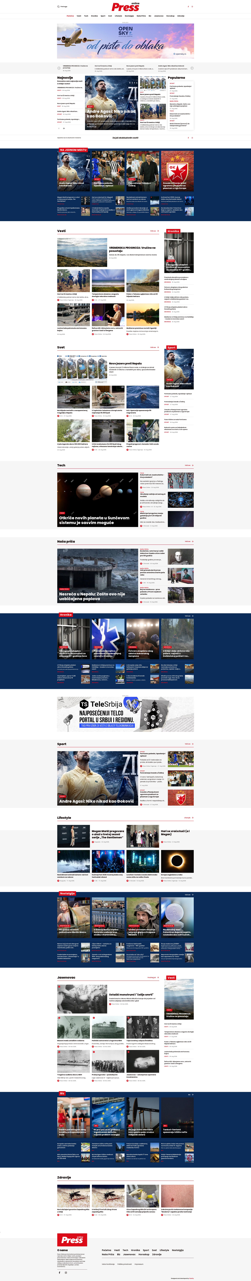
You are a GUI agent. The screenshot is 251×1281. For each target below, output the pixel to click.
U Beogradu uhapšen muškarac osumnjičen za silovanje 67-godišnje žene (179, 268)
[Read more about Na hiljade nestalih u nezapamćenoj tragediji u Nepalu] (73, 397)
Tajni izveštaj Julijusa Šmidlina (139, 1040)
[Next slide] (192, 68)
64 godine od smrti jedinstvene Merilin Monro (72, 931)
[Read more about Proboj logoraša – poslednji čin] (108, 1061)
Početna (70, 16)
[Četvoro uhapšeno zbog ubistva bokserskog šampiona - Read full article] (142, 639)
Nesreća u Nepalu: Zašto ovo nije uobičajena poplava (180, 105)
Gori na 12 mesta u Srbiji (103, 66)
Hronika (94, 16)
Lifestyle (118, 16)
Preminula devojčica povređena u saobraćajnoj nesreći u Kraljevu (176, 278)
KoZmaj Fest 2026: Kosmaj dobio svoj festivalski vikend (171, 198)
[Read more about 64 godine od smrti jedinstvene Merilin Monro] (85, 211)
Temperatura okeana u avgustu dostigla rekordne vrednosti (105, 295)
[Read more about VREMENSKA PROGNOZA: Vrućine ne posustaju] (82, 252)
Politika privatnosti (124, 1264)
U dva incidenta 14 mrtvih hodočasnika (135, 677)
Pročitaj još (152, 977)
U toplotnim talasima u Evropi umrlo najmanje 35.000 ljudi (107, 411)
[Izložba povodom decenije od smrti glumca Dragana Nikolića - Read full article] (142, 917)
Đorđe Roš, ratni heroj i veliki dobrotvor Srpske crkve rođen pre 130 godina (152, 553)
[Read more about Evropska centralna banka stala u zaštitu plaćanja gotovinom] (85, 1147)
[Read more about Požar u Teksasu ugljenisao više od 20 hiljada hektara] (142, 280)
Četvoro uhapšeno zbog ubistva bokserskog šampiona (176, 288)
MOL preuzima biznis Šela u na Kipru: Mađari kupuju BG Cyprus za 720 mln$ (68, 1156)
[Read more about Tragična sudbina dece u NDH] (73, 1061)
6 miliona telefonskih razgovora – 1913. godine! (135, 945)
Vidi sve (153, 231)
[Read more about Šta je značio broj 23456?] (189, 947)
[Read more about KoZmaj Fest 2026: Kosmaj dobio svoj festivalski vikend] (189, 200)
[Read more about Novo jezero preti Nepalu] (153, 83)
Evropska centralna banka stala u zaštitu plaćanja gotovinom (66, 1146)
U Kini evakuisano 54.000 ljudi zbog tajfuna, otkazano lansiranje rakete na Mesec (107, 446)
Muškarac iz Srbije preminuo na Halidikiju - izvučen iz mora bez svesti (179, 318)
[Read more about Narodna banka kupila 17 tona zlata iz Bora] (154, 1158)
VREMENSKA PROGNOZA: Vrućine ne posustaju (132, 249)
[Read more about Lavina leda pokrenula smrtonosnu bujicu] (73, 314)
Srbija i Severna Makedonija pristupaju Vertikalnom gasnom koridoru (171, 1156)
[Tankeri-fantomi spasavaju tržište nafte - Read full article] (177, 1117)
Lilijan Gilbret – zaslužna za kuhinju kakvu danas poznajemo (101, 946)
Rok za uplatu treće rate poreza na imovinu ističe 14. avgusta (172, 1145)
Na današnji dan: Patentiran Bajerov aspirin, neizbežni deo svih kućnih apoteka (171, 210)
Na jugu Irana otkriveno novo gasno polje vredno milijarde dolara (141, 1132)
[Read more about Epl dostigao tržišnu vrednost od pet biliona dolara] (120, 1158)
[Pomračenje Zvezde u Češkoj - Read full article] (142, 171)
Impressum (139, 1264)
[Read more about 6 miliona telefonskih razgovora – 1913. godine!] (154, 947)
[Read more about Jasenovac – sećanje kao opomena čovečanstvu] (142, 1061)
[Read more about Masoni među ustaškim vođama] (73, 1027)
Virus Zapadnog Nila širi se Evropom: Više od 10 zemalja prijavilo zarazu (141, 1210)
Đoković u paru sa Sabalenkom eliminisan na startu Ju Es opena (175, 428)
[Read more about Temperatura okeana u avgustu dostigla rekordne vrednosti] (108, 280)
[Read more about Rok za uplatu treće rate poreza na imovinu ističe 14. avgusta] (189, 1147)
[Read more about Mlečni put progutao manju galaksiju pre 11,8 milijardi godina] (181, 519)
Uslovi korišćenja (108, 1264)
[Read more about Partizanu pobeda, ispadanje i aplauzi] (181, 759)
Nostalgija (129, 16)
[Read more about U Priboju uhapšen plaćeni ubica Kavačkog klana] (85, 668)
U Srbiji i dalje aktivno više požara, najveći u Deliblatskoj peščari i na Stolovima (176, 299)
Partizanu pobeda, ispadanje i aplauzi (103, 184)
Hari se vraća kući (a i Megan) (102, 197)
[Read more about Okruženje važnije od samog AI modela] (181, 500)
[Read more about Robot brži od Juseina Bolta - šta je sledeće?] (181, 481)
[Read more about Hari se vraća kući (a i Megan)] (120, 200)
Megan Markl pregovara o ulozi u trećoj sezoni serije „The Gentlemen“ (68, 199)
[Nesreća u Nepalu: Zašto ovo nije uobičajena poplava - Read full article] (97, 576)
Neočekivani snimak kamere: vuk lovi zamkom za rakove (136, 198)
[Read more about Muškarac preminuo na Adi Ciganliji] (142, 314)
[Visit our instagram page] (192, 6)
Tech (86, 16)
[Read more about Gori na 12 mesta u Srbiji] (153, 111)
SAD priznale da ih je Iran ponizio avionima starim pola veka (152, 572)
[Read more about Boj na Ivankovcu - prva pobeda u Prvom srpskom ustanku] (181, 595)
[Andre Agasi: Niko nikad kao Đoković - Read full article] (111, 103)
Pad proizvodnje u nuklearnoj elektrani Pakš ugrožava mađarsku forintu (136, 1146)
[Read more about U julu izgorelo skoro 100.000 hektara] (73, 430)
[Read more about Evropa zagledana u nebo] (177, 861)
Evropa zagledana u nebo (171, 875)
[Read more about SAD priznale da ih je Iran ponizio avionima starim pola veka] (181, 576)
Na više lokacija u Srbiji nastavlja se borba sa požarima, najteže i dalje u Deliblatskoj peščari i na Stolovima (170, 669)
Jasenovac (158, 16)
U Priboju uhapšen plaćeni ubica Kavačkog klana (66, 666)
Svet (110, 16)
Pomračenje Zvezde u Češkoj (180, 96)
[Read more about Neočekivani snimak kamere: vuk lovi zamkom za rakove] (154, 200)
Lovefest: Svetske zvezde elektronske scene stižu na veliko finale (141, 876)
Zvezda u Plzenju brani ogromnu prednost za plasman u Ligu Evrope (174, 186)
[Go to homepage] (72, 1239)
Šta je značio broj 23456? (170, 944)
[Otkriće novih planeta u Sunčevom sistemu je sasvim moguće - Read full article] (97, 500)
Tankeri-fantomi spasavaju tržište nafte (175, 1131)
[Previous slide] (59, 68)
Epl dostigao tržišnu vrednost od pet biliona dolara (102, 1155)
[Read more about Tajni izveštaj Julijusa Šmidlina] (142, 1027)
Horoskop (170, 16)
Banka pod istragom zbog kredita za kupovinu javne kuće (72, 1132)
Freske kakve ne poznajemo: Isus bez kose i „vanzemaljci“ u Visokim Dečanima (68, 956)
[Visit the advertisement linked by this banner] (125, 41)
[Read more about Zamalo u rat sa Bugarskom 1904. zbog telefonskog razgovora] (120, 958)
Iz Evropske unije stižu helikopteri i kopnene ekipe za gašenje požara (137, 667)
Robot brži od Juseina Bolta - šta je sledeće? (180, 115)
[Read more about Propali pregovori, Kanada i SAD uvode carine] (142, 430)
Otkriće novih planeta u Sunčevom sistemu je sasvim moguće (94, 520)
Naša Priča (141, 16)
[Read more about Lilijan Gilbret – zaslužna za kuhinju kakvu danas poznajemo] (120, 947)
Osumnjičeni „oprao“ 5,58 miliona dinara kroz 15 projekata (66, 678)
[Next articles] (63, 128)
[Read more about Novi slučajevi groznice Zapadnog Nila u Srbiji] (73, 1196)
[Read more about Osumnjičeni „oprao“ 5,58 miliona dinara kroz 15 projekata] (85, 679)
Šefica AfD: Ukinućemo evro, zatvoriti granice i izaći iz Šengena (107, 329)
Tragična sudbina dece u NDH (69, 1075)
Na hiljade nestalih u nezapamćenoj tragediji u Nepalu (72, 411)
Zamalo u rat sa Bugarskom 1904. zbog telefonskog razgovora (102, 956)
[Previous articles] (59, 128)
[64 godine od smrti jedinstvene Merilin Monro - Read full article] (73, 917)
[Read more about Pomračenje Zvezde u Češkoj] (181, 778)
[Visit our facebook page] (188, 6)
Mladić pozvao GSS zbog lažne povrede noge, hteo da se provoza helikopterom (172, 678)
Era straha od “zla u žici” (135, 955)
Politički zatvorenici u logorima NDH (107, 1040)
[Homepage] (125, 6)
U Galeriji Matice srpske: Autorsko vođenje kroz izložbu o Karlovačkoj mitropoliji (103, 210)
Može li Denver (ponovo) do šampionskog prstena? (180, 125)
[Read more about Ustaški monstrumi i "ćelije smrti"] (82, 999)
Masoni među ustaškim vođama (70, 1040)
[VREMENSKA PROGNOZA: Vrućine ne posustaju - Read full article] (179, 999)
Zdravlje (180, 16)
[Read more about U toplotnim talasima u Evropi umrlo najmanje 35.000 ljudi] (108, 397)
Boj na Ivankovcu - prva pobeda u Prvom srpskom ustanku (150, 591)
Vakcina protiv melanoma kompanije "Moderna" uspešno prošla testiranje (176, 1210)
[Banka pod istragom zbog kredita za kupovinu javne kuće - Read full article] (73, 1117)
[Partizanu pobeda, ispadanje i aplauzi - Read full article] (108, 171)
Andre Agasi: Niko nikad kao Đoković (171, 66)
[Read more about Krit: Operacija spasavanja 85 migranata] (142, 397)
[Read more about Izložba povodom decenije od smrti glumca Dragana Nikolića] (154, 211)
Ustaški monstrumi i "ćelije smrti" (131, 994)
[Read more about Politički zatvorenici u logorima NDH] (108, 1027)
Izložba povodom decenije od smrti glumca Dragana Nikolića (137, 209)
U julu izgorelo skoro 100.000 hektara (72, 444)
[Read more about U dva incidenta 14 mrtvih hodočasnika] (154, 679)
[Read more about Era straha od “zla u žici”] (154, 958)
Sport (103, 16)
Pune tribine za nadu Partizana (175, 419)
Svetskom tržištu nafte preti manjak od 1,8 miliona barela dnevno (102, 1146)
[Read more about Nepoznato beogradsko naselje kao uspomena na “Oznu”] (189, 958)
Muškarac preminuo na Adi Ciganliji (141, 328)
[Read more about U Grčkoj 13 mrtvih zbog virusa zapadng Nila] (108, 1196)
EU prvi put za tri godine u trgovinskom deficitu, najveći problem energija (107, 1132)
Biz (150, 16)
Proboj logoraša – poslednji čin (105, 1075)
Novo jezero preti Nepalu (135, 66)
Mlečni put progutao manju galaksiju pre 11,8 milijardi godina (151, 515)
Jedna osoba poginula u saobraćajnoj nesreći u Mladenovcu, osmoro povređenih (100, 679)
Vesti (79, 16)
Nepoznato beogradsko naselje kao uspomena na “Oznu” (172, 955)
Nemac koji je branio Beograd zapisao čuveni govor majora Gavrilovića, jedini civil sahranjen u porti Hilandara (67, 947)
